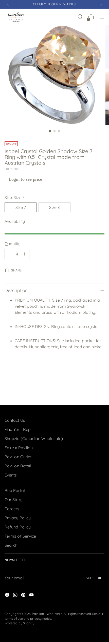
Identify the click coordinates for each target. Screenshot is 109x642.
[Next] (101, 4)
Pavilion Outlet (18, 456)
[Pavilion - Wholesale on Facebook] (8, 595)
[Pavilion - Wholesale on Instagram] (16, 595)
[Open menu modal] (102, 17)
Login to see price (25, 179)
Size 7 (20, 207)
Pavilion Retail (18, 465)
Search (11, 545)
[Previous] (7, 4)
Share (16, 270)
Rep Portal (15, 490)
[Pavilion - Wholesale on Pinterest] (24, 595)
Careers (12, 508)
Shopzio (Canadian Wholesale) (34, 438)
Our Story (14, 499)
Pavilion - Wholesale (47, 614)
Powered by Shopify (19, 623)
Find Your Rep (18, 429)
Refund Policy (18, 526)
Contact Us (15, 420)
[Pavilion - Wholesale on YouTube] (32, 595)
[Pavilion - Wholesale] (16, 17)
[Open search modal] (80, 17)
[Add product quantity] (24, 254)
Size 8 (54, 207)
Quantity (13, 243)
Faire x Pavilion (19, 447)
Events (11, 475)
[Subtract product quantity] (9, 254)
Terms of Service (20, 536)
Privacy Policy (18, 517)
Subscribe (95, 578)
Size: (14, 197)
